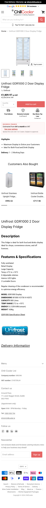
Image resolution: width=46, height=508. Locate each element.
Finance (38, 489)
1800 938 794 (29, 25)
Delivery (7, 345)
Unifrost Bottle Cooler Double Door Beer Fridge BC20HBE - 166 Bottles (37, 195)
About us (30, 489)
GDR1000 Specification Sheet (13, 315)
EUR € (22, 466)
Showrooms (11, 492)
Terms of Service (24, 487)
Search (5, 484)
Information (21, 345)
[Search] (41, 20)
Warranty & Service (33, 484)
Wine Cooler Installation (10, 489)
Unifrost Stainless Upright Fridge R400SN (9, 195)
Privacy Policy (10, 487)
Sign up (36, 454)
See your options (11, 129)
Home (3, 31)
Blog (22, 489)
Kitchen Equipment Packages (28, 492)
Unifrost (7, 90)
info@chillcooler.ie (34, 2)
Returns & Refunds (17, 484)
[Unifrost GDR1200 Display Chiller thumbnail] (5, 73)
